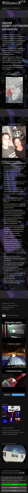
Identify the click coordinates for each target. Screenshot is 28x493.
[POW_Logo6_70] (11, 3)
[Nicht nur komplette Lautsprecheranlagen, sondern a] (14, 331)
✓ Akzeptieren (14, 484)
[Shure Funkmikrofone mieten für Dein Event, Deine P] (14, 380)
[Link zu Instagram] (25, 470)
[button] (21, 1)
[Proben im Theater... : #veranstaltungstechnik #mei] (14, 356)
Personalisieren (14, 487)
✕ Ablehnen (14, 490)
